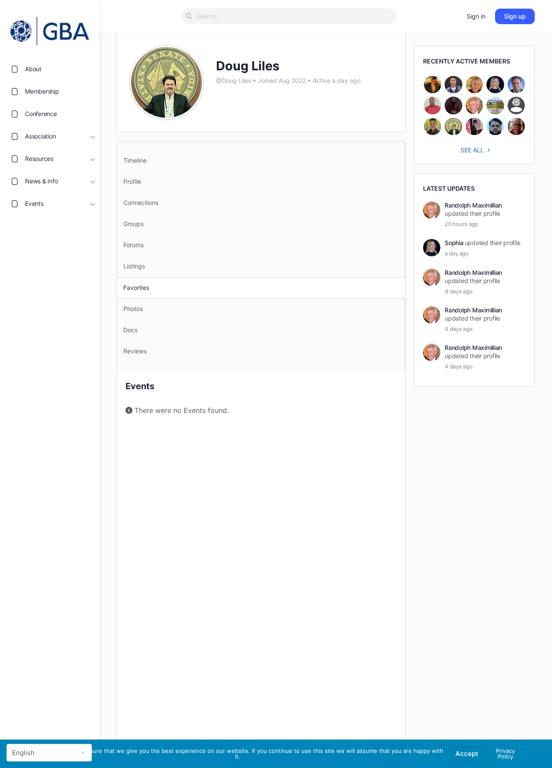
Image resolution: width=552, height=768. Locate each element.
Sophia (454, 242)
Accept (466, 753)
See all (472, 150)
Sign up (515, 16)
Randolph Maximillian (473, 205)
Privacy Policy (505, 753)
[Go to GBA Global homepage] (50, 28)
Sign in (476, 16)
